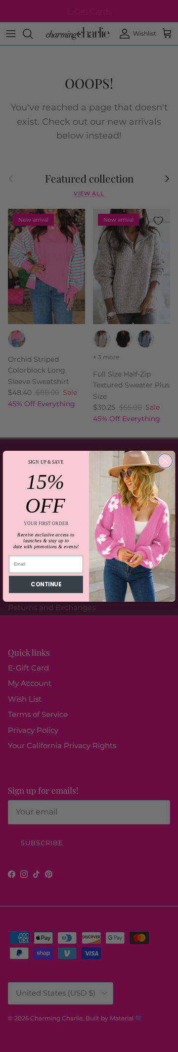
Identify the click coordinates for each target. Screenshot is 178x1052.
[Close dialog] (165, 460)
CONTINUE (46, 584)
